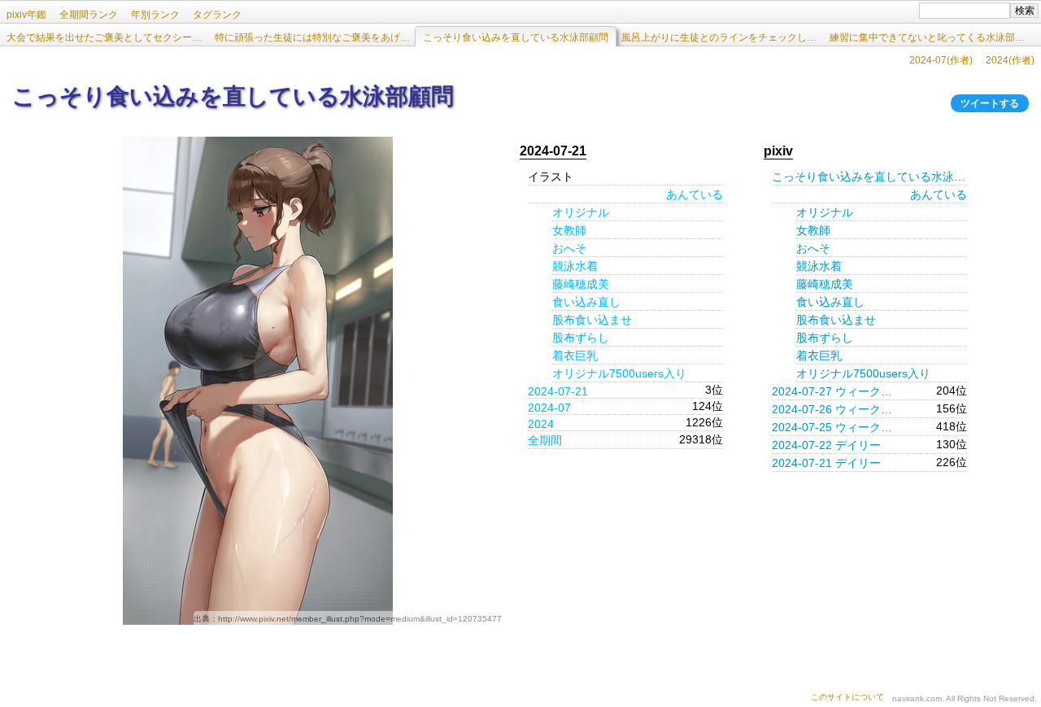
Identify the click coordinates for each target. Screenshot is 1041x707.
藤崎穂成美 (580, 283)
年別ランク (155, 14)
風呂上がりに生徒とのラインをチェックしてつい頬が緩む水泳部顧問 (722, 37)
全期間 (545, 440)
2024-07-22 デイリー (826, 445)
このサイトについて (847, 696)
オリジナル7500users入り (619, 373)
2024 (541, 423)
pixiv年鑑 (26, 14)
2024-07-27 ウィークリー (837, 391)
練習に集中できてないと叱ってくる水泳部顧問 (930, 37)
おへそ (569, 248)
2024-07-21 (558, 391)
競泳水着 (575, 266)
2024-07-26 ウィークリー (837, 409)
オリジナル (580, 212)
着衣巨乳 (575, 355)
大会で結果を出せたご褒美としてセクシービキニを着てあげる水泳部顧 (107, 37)
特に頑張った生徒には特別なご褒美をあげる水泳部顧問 (315, 37)
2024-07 (549, 407)
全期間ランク (88, 14)
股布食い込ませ (592, 319)
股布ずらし (580, 337)
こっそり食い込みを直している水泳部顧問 (869, 176)
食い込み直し (586, 301)
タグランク (217, 14)
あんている (694, 194)
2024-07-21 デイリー (826, 462)
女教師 (569, 230)
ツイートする (989, 103)
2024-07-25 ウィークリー (837, 427)
